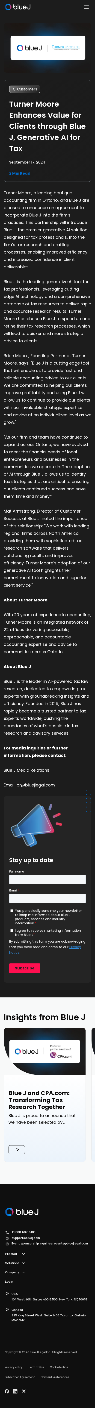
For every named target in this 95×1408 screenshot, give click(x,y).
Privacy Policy (13, 1367)
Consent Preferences (55, 1377)
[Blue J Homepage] (18, 7)
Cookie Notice (59, 1367)
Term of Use (36, 1367)
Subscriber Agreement (20, 1377)
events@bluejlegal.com (71, 1243)
